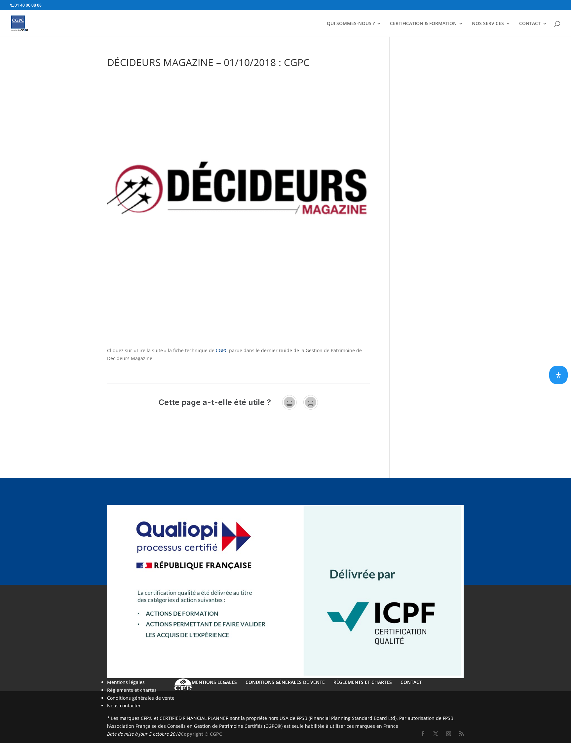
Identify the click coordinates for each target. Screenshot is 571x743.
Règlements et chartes (132, 690)
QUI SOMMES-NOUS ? (351, 23)
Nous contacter (124, 705)
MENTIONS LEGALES (214, 682)
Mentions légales (126, 682)
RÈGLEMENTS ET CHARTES (362, 682)
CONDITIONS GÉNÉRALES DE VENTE (285, 682)
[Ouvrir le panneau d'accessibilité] (558, 375)
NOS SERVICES (488, 23)
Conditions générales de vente (140, 698)
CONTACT (530, 23)
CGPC (222, 350)
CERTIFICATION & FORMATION (423, 23)
